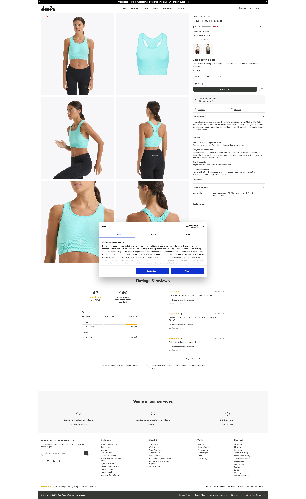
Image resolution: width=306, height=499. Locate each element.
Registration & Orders (110, 466)
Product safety (107, 469)
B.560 (236, 470)
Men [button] (124, 8)
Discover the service (78, 424)
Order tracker (106, 453)
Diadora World (203, 447)
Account (104, 450)
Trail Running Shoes (242, 458)
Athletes (200, 456)
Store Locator (154, 456)
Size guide (202, 84)
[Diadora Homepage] (48, 8)
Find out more (227, 424)
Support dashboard (109, 444)
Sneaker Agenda (204, 458)
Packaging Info (155, 466)
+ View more (197, 179)
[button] (242, 8)
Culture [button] (180, 8)
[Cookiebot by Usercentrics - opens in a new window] (187, 226)
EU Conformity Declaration (160, 458)
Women (210, 16)
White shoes (239, 461)
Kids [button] (145, 8)
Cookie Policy (199, 495)
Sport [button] (155, 8)
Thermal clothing (241, 453)
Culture (200, 444)
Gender (202, 16)
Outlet (195, 16)
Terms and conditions (218, 495)
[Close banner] (203, 226)
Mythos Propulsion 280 (243, 476)
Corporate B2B (155, 453)
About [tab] (188, 234)
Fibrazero (238, 450)
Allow (187, 271)
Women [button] (135, 8)
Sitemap (234, 495)
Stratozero (238, 444)
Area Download (155, 450)
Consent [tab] (117, 234)
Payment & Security (109, 463)
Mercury (237, 473)
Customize (151, 271)
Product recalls (107, 472)
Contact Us (105, 447)
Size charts (153, 444)
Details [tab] (153, 234)
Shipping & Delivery (108, 456)
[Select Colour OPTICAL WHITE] (197, 49)
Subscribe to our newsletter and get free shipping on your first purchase (153, 2)
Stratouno (238, 447)
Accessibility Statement (110, 475)
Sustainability (202, 450)
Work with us (154, 447)
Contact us (153, 424)
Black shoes (239, 464)
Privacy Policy (184, 495)
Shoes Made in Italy (242, 456)
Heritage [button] (167, 8)
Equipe (237, 467)
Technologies (202, 453)
